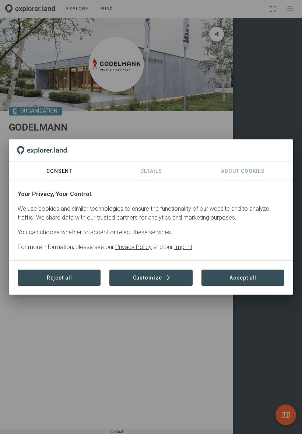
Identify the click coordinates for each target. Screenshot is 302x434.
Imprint (183, 246)
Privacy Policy (133, 246)
